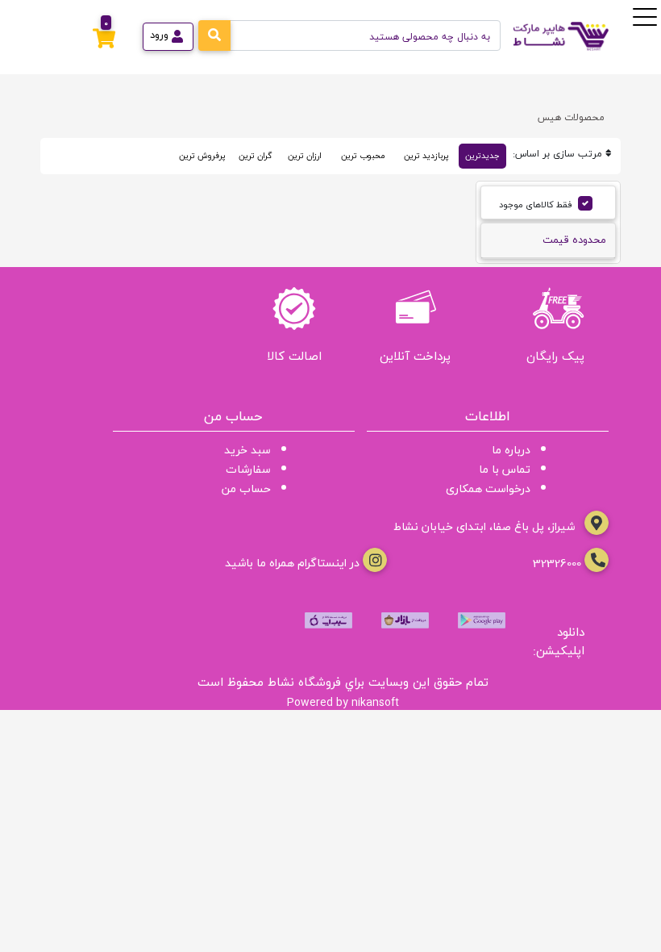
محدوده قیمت (574, 239)
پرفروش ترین (202, 155)
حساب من (246, 488)
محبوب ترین (363, 155)
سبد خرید (247, 450)
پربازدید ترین (426, 155)
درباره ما (511, 450)
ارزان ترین (305, 155)
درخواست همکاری (488, 488)
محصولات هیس (571, 117)
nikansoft (375, 702)
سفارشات (248, 469)
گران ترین (255, 155)
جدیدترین (482, 155)
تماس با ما (504, 469)
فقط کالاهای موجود (535, 204)
